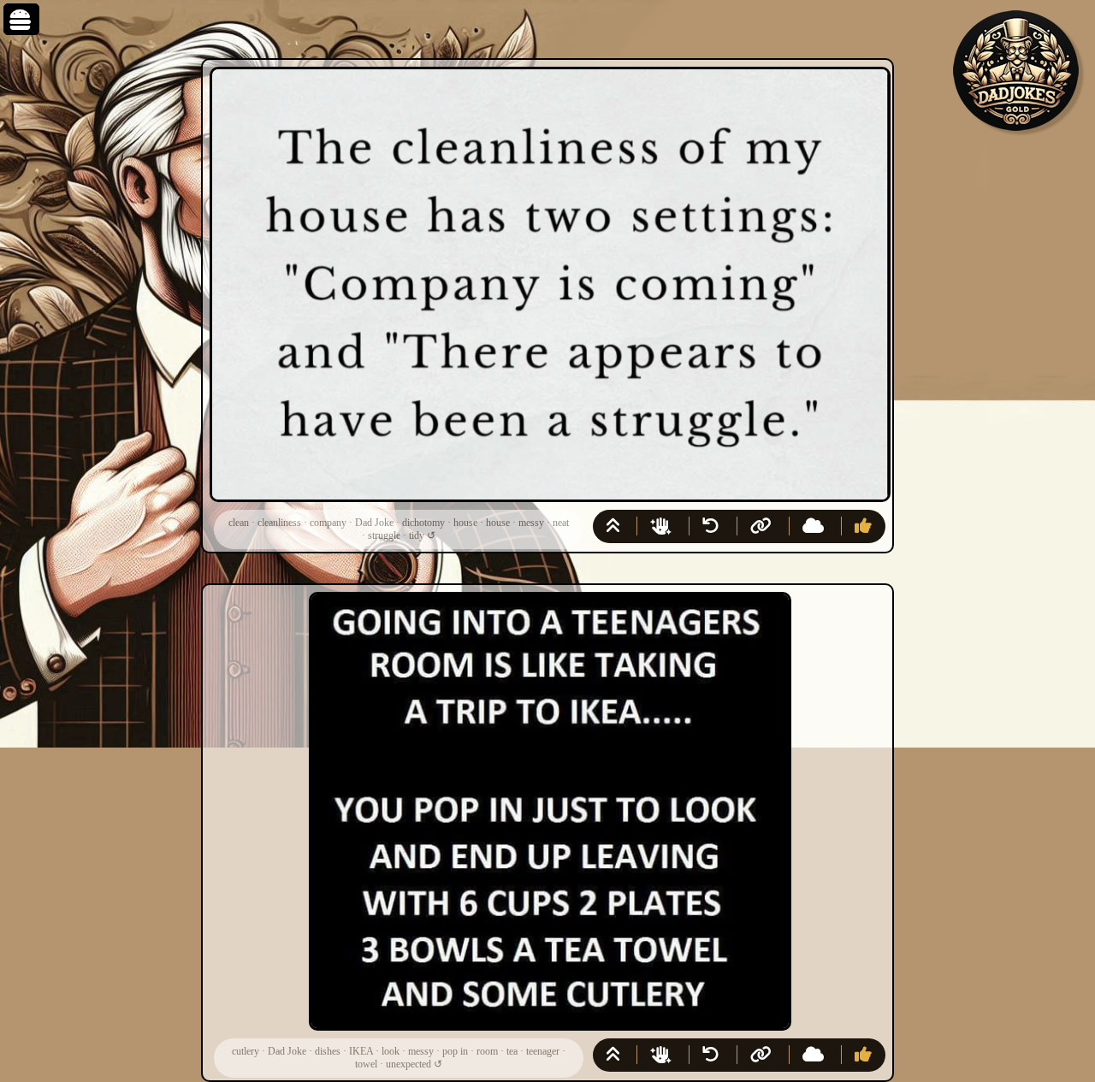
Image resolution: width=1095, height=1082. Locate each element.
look (391, 1051)
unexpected (408, 1064)
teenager (542, 1051)
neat (561, 523)
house (465, 523)
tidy (416, 535)
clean (238, 523)
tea (512, 1051)
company (328, 523)
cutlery (245, 1051)
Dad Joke (374, 523)
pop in (455, 1051)
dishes (327, 1051)
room (487, 1051)
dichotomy (423, 523)
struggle (384, 535)
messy (531, 523)
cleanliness (279, 523)
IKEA (361, 1051)
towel (366, 1064)
